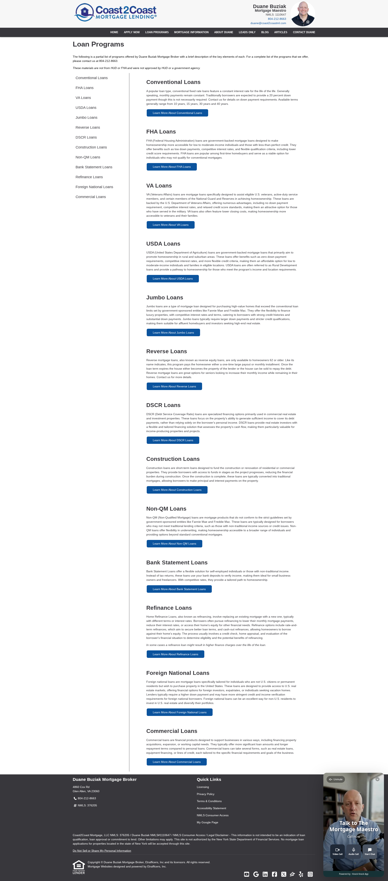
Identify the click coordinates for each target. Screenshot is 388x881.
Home (114, 32)
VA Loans (83, 98)
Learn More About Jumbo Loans (173, 332)
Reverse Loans (88, 127)
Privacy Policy (205, 794)
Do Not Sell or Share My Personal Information (102, 850)
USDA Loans (86, 108)
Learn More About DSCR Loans (173, 440)
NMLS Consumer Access (213, 815)
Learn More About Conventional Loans (177, 112)
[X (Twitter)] (283, 874)
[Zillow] (292, 874)
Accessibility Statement (211, 808)
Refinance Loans (89, 177)
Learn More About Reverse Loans (174, 386)
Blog (265, 32)
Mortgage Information (191, 32)
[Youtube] (246, 874)
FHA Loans (85, 88)
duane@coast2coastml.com (268, 23)
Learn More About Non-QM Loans (174, 543)
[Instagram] (310, 874)
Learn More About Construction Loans (177, 489)
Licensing (203, 787)
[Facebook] (274, 874)
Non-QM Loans (88, 157)
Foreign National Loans (94, 187)
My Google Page (207, 822)
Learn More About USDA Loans (173, 278)
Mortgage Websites (100, 866)
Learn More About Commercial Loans (177, 761)
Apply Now (132, 32)
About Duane (223, 32)
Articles (280, 32)
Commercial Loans (91, 197)
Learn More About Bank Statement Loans (179, 589)
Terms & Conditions (209, 801)
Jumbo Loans (86, 118)
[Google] (255, 874)
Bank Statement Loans (94, 167)
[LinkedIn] (265, 874)
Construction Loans (91, 147)
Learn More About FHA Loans (172, 166)
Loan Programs (157, 32)
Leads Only (247, 32)
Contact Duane (304, 32)
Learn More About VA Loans (171, 224)
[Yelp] (301, 874)
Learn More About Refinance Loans (175, 654)
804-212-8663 (277, 18)
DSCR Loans (86, 137)
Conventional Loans (92, 78)
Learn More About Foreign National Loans (180, 712)
